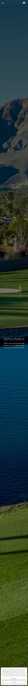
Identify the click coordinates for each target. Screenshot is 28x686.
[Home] (24, 3)
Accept (14, 682)
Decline (14, 678)
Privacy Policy (5, 671)
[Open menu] (3, 3)
